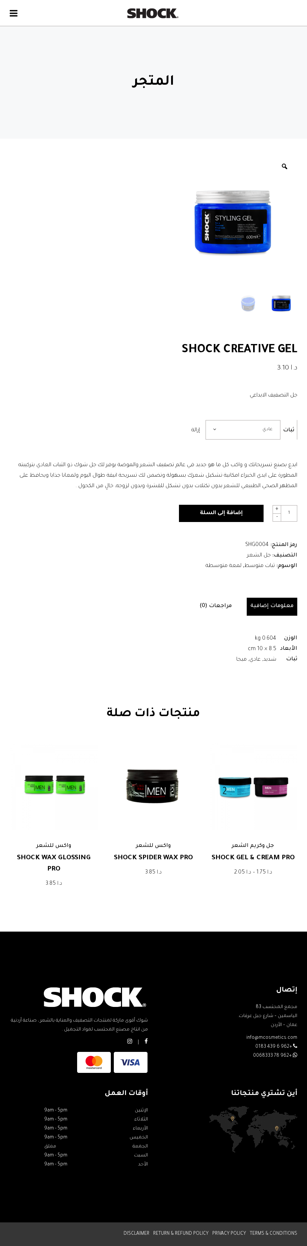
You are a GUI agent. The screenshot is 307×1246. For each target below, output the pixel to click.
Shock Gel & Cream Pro (253, 858)
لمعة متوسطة (223, 566)
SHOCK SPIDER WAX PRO (153, 858)
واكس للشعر (53, 846)
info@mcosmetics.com (271, 1038)
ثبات (288, 431)
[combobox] (243, 430)
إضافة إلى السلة (221, 513)
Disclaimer (136, 1234)
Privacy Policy (229, 1234)
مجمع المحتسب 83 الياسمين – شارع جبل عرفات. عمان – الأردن (267, 1016)
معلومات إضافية (272, 606)
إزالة (195, 431)
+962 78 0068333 (273, 1056)
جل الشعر (259, 556)
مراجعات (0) (216, 606)
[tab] (272, 606)
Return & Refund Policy (181, 1234)
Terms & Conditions (273, 1234)
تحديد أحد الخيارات (54, 884)
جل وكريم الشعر (253, 846)
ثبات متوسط (259, 566)
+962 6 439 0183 (274, 1047)
